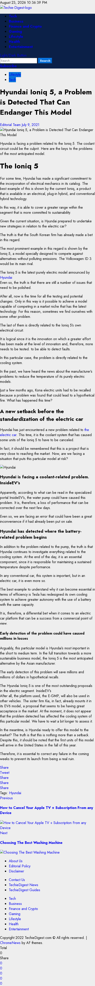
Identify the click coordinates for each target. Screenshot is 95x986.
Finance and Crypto (25, 26)
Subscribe (8, 66)
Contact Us (17, 879)
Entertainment (21, 46)
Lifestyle (16, 36)
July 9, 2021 (30, 124)
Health (14, 41)
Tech (13, 16)
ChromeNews (10, 942)
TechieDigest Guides (24, 890)
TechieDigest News (23, 884)
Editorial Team (11, 124)
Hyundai (6, 277)
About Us (16, 861)
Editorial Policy (19, 866)
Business (16, 21)
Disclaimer (16, 871)
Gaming (15, 31)
